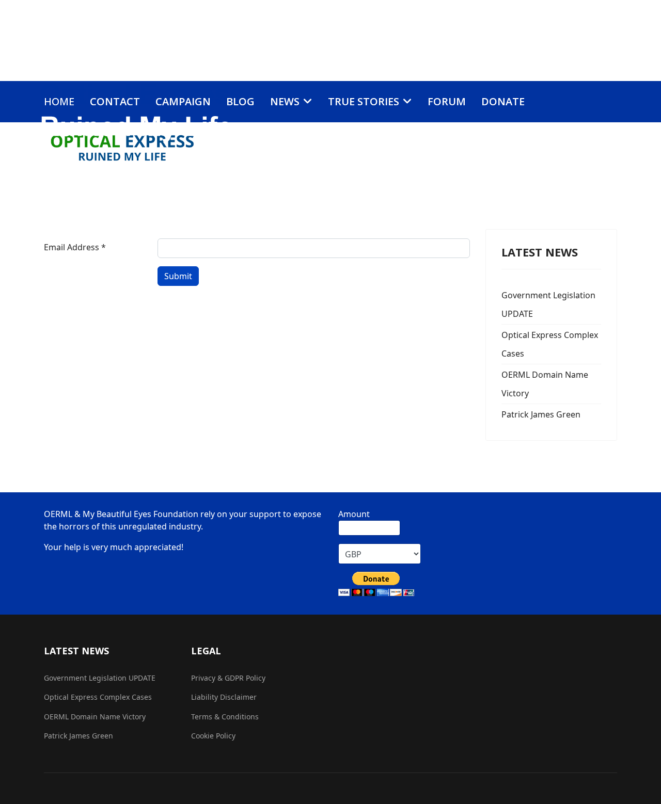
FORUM (447, 101)
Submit (178, 276)
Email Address (75, 247)
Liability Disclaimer (224, 697)
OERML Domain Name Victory (544, 384)
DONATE (503, 101)
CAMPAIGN (183, 101)
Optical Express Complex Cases (549, 344)
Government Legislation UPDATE (548, 304)
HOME (59, 101)
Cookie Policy (213, 736)
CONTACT (115, 101)
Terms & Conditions (225, 716)
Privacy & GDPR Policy (228, 678)
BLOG (240, 101)
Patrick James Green (540, 414)
